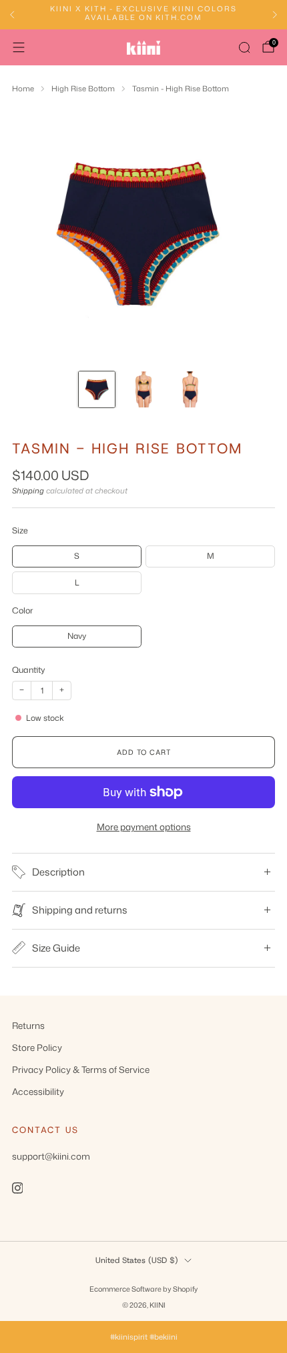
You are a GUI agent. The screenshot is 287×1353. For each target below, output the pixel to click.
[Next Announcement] (275, 15)
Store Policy (37, 1047)
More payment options (144, 826)
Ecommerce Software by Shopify (143, 1289)
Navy (76, 635)
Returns (28, 1025)
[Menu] (18, 47)
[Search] (244, 47)
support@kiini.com (51, 1156)
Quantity (28, 669)
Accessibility (38, 1091)
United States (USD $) (136, 1260)
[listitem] (143, 15)
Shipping (28, 490)
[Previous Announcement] (12, 15)
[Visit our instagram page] (17, 1187)
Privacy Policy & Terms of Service (81, 1069)
